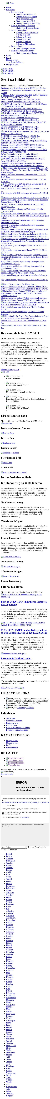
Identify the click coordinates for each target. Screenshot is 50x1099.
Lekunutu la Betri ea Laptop (16, 658)
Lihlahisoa (10, 10)
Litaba (8, 55)
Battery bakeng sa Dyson (26, 53)
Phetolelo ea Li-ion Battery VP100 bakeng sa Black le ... (24, 298)
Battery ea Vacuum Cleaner (22, 51)
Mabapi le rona (12, 60)
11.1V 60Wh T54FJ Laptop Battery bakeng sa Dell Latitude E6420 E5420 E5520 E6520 (24, 631)
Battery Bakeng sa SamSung (28, 23)
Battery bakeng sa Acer (25, 14)
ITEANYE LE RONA (10, 688)
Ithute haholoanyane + (10, 369)
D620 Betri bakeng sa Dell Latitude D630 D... (20, 118)
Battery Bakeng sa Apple (26, 16)
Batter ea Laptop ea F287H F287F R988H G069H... (22, 145)
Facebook (20, 763)
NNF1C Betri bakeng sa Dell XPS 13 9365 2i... (20, 136)
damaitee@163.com (25, 708)
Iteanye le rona (12, 64)
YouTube (19, 760)
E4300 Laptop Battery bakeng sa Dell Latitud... (20, 154)
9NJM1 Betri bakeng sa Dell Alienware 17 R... (20, 127)
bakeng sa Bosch (23, 35)
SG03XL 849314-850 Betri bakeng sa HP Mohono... (22, 163)
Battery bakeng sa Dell (25, 21)
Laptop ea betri (17, 12)
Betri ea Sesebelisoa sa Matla (23, 26)
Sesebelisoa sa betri (19, 30)
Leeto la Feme (17, 62)
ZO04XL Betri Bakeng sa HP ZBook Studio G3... (21, 108)
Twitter (17, 765)
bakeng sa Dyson (23, 39)
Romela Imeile (7, 774)
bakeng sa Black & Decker (27, 32)
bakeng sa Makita (23, 42)
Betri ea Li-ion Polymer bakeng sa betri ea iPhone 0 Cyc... (24, 286)
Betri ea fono (16, 46)
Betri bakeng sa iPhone (25, 48)
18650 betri (34, 88)
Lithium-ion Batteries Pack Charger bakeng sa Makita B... (24, 234)
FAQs (8, 58)
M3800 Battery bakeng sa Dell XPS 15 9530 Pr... (21, 99)
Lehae (8, 7)
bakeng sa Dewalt (23, 37)
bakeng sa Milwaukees (25, 44)
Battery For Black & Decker (27, 28)
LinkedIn (19, 758)
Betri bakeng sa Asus (24, 19)
